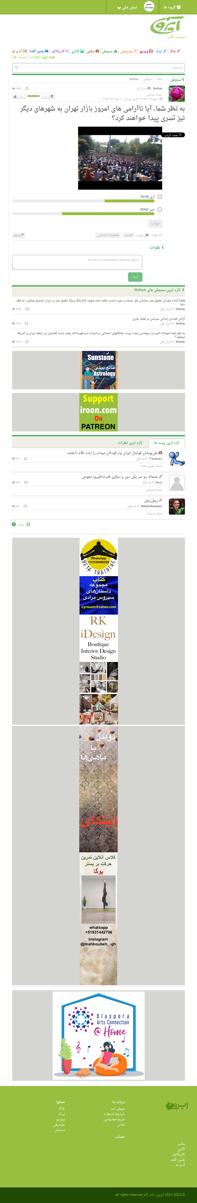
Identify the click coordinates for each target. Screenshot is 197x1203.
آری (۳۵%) (147, 197)
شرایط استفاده (114, 1114)
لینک (159, 51)
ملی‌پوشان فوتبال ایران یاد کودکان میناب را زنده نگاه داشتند (112, 453)
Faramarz (156, 458)
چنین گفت (37, 51)
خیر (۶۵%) (147, 210)
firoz (159, 482)
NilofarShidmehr (151, 506)
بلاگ (173, 51)
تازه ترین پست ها (166, 443)
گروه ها (170, 7)
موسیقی (126, 51)
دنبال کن (142, 88)
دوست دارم (15, 96)
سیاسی (150, 94)
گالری (75, 51)
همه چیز (48, 57)
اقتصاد (128, 235)
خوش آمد (118, 1109)
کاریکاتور (58, 51)
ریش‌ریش (151, 501)
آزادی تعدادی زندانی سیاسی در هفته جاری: (158, 319)
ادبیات (150, 513)
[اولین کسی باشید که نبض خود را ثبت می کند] (149, 6)
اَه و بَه (17, 51)
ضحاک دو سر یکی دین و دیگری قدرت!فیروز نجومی (120, 477)
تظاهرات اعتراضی (108, 235)
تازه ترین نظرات (130, 443)
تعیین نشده (147, 466)
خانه (159, 79)
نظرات (34, 57)
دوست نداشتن (51, 96)
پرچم (17, 235)
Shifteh (157, 88)
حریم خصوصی (114, 1119)
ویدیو (144, 51)
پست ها (19, 57)
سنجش (108, 51)
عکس (91, 51)
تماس (121, 1125)
